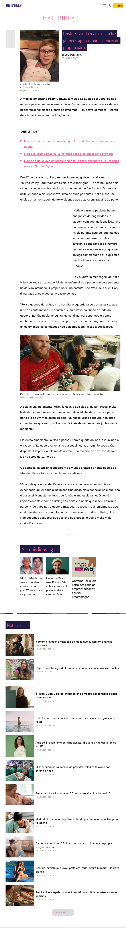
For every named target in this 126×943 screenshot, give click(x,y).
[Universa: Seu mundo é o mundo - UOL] (14, 5)
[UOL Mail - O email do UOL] (104, 6)
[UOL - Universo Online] (24, 5)
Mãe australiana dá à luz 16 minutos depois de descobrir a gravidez (68, 154)
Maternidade (63, 18)
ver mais (60, 912)
